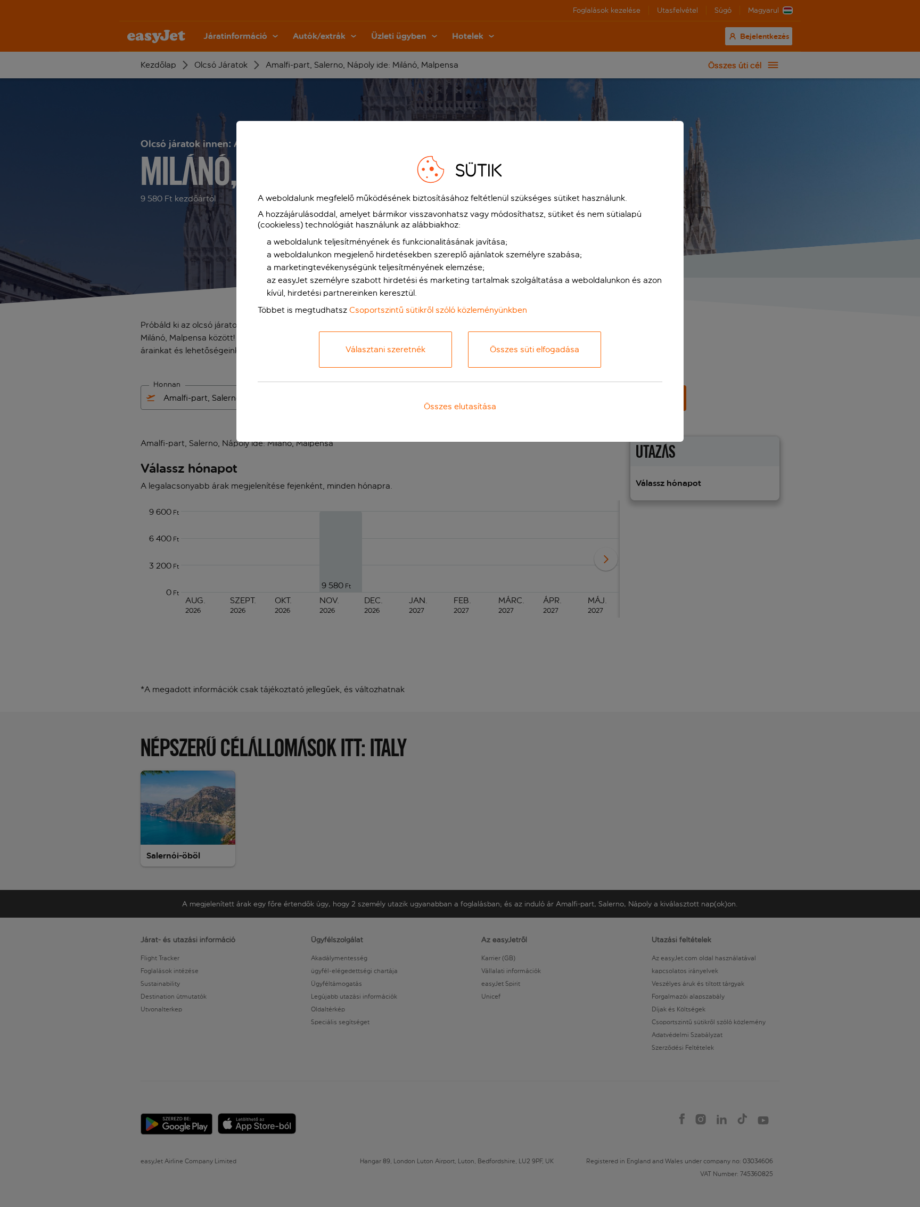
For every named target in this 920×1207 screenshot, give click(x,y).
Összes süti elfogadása (534, 349)
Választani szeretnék (385, 349)
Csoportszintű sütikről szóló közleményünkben (438, 310)
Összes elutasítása (460, 406)
